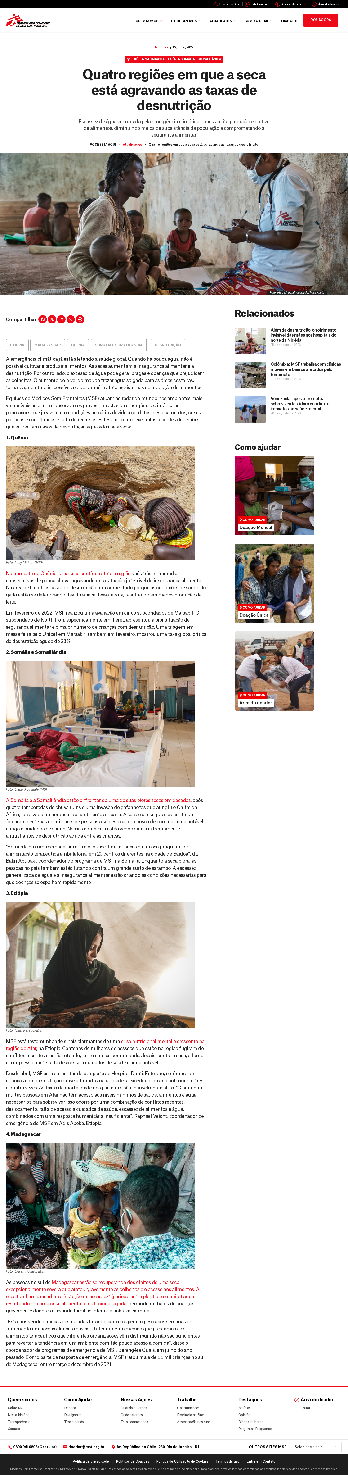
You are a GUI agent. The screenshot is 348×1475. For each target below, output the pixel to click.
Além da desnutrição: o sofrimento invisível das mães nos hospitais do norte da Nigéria (303, 335)
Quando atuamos (133, 1408)
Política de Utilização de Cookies (182, 1461)
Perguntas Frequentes (253, 1429)
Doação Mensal (252, 500)
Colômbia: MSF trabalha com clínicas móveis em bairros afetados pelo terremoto (306, 369)
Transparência (19, 1422)
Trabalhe (289, 21)
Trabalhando (74, 1422)
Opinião (244, 1415)
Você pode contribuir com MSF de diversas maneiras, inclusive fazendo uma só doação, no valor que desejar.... (272, 598)
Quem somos (22, 1400)
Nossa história (18, 1415)
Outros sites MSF (267, 1447)
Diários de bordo (250, 1422)
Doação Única (251, 588)
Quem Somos (147, 21)
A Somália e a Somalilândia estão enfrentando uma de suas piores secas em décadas (98, 800)
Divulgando (72, 1415)
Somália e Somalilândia (201, 59)
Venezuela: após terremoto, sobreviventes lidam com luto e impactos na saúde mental (300, 403)
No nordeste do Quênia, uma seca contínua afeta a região (68, 573)
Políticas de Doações (132, 1461)
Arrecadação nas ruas (191, 1422)
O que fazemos (184, 21)
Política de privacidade (91, 1461)
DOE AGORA (320, 20)
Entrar (305, 1408)
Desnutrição (168, 345)
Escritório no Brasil (191, 1415)
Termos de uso (227, 1461)
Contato (14, 1429)
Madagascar (156, 59)
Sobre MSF (16, 1408)
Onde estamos (132, 1415)
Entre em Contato (260, 1461)
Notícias (161, 47)
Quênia (173, 59)
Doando (70, 1408)
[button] (42, 319)
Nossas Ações (136, 1400)
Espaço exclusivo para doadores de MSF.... (268, 690)
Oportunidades (188, 1408)
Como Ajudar (256, 21)
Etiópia (137, 59)
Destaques (250, 1400)
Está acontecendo (133, 1422)
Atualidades (221, 21)
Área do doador (252, 684)
